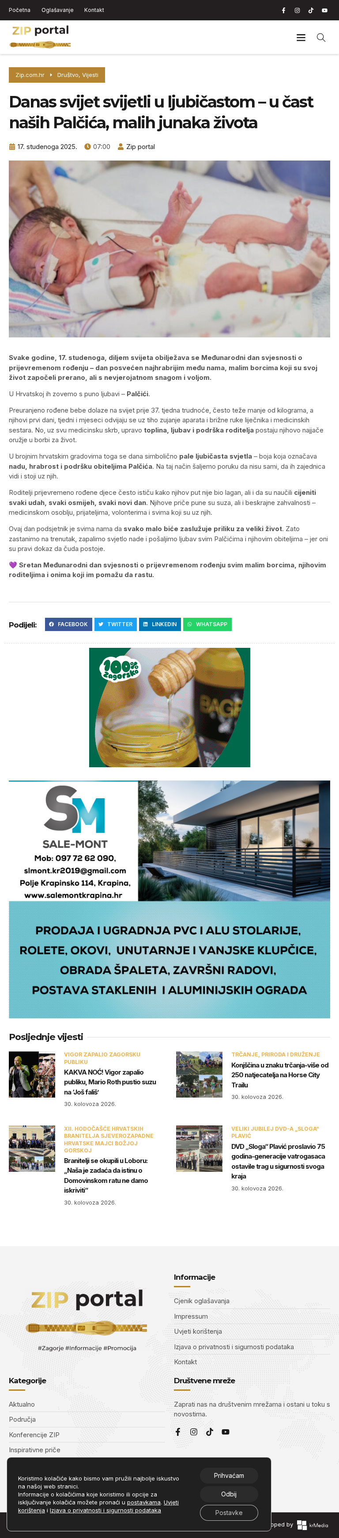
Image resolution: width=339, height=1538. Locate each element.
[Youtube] (324, 10)
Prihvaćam (229, 1475)
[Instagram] (297, 10)
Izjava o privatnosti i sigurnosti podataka (105, 1510)
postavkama (144, 1502)
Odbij (229, 1494)
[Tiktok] (310, 10)
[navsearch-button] (321, 37)
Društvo (68, 74)
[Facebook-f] (283, 10)
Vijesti (90, 74)
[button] (301, 37)
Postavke (229, 1512)
